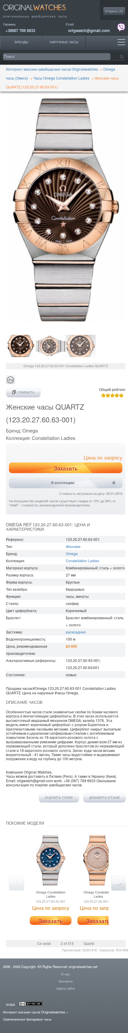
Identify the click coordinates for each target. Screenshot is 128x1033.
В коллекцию (62, 483)
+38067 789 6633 (20, 30)
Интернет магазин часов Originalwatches (34, 1012)
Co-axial (44, 943)
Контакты (66, 981)
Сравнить (26, 392)
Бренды (21, 42)
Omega (72, 553)
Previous (16, 883)
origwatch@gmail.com (89, 30)
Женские (73, 546)
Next (119, 883)
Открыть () (114, 11)
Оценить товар (59, 797)
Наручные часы (64, 42)
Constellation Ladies (82, 560)
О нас (65, 974)
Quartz (89, 943)
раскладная (76, 631)
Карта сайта (66, 988)
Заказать (66, 468)
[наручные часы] (39, 12)
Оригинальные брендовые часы (27, 1019)
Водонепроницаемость (25, 638)
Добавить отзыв (104, 797)
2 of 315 (67, 943)
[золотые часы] (10, 382)
